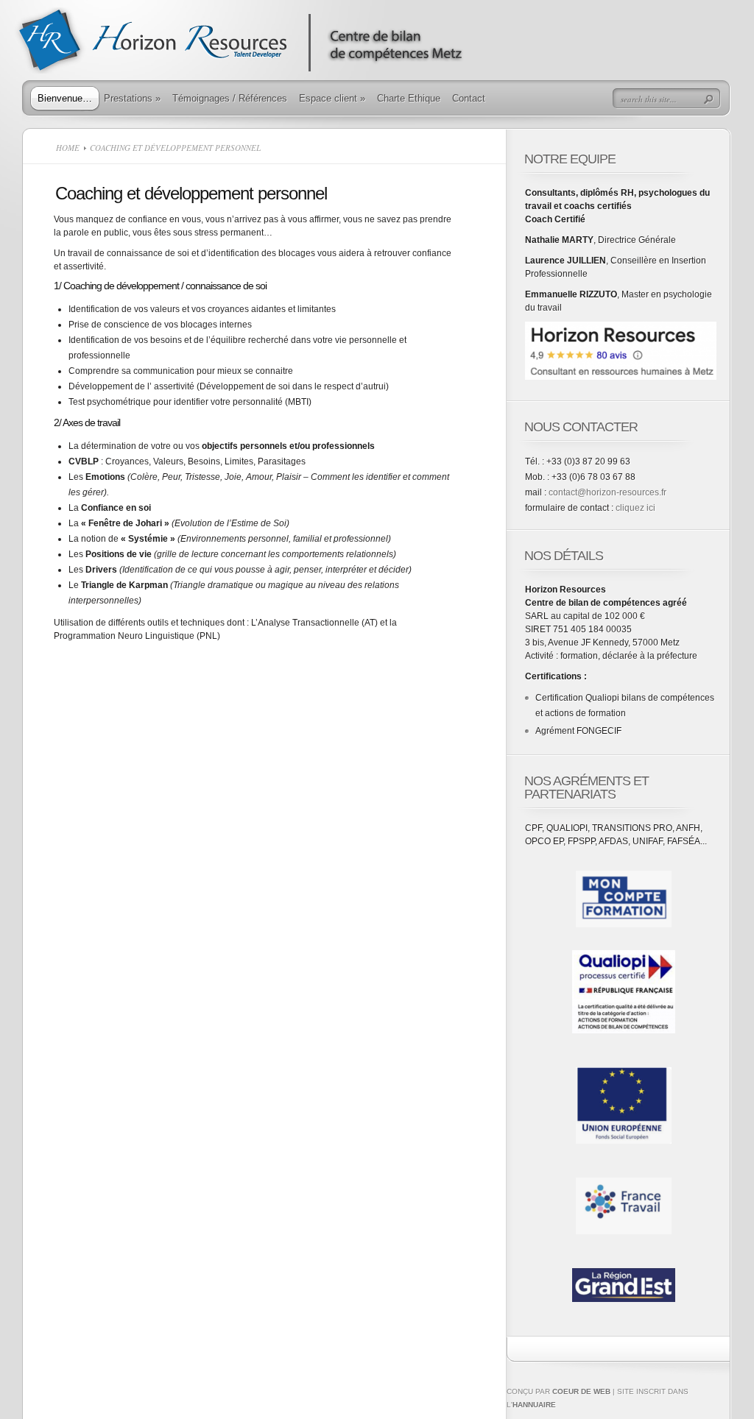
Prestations (132, 98)
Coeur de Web (581, 1391)
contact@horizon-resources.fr (607, 492)
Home (68, 147)
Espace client (332, 98)
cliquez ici (635, 508)
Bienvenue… (65, 98)
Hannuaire (534, 1405)
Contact (468, 98)
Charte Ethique (408, 98)
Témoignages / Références (229, 98)
